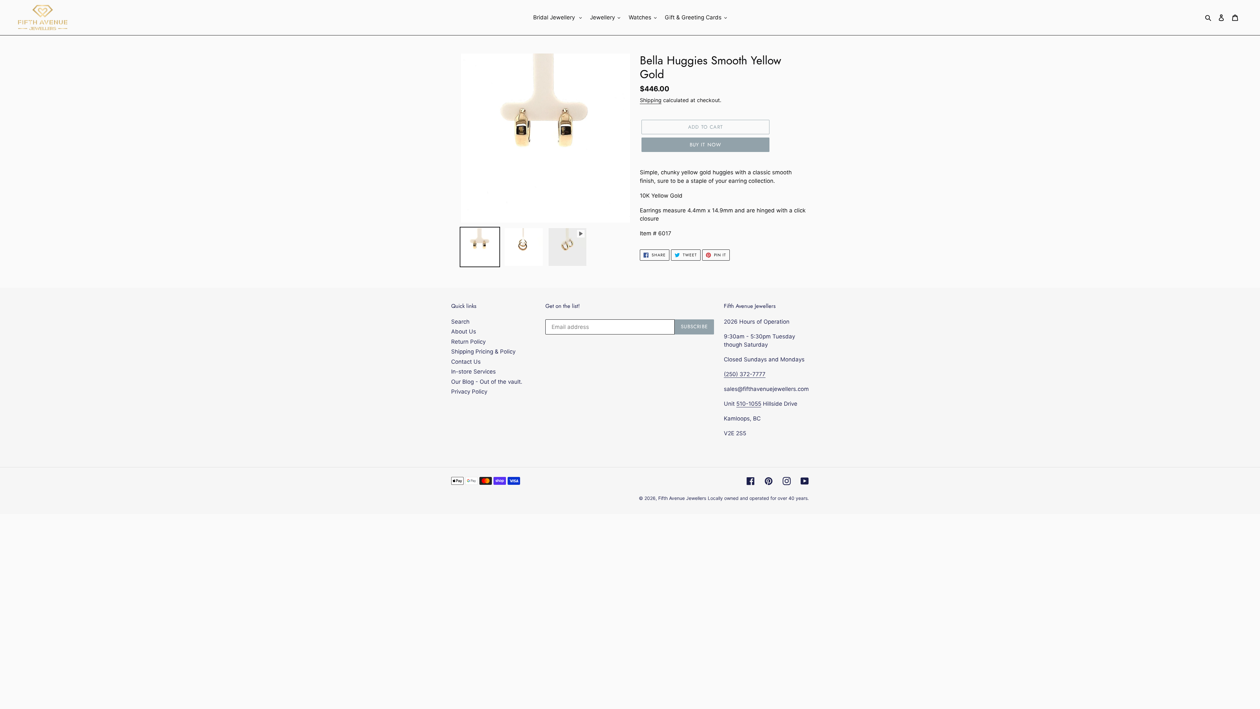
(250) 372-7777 (745, 374)
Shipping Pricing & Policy (483, 351)
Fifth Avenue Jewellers (682, 498)
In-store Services (473, 371)
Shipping (651, 100)
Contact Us (466, 361)
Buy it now (706, 144)
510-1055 (748, 403)
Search (460, 321)
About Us (463, 331)
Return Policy (468, 341)
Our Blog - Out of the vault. (486, 381)
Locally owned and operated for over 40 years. (758, 498)
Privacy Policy (469, 391)
